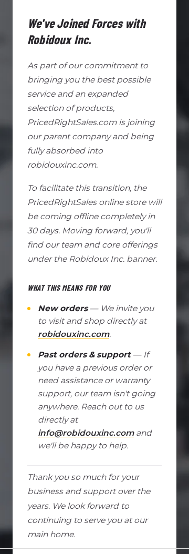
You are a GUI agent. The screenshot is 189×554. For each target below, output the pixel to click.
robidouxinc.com (73, 334)
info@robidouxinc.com (86, 433)
